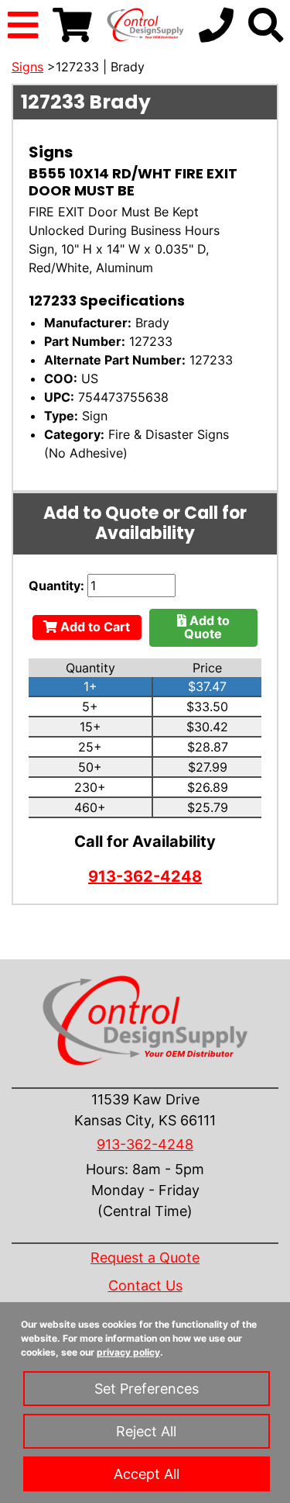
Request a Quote (145, 1257)
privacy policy (128, 1352)
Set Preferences (146, 1388)
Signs (27, 66)
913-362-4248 (145, 876)
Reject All (146, 1431)
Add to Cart (93, 626)
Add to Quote (207, 627)
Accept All (146, 1474)
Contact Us (145, 1285)
